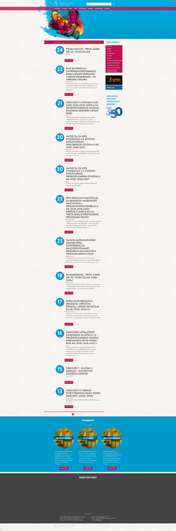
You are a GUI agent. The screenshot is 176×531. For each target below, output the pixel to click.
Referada (58, 42)
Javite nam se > (88, 514)
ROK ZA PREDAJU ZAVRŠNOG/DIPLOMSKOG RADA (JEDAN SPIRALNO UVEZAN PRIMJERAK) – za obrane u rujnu (81, 74)
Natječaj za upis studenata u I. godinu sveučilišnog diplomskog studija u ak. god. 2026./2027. (82, 141)
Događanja (86, 42)
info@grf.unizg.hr (98, 520)
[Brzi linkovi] (1, 530)
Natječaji (63, 42)
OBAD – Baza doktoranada (113, 67)
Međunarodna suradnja (95, 42)
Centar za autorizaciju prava (114, 60)
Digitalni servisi (111, 53)
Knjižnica (109, 46)
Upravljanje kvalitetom (113, 65)
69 (82, 414)
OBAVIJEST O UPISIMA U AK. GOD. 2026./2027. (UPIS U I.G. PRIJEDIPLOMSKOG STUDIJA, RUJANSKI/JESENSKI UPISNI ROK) (82, 108)
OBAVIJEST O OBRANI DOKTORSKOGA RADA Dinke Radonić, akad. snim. (83, 393)
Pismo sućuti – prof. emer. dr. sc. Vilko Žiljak (83, 50)
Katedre (109, 48)
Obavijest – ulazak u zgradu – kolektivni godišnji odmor (79, 370)
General (56, 45)
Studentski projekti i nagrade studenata (112, 70)
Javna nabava (75, 42)
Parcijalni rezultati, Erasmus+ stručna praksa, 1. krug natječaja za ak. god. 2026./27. (82, 305)
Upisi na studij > (88, 425)
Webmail (109, 58)
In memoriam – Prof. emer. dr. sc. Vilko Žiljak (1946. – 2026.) (83, 277)
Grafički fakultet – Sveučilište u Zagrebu (64, 3)
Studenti (81, 42)
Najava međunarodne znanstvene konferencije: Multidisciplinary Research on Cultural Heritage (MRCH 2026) (81, 247)
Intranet (109, 51)
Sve (54, 42)
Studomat (109, 56)
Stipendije (68, 42)
